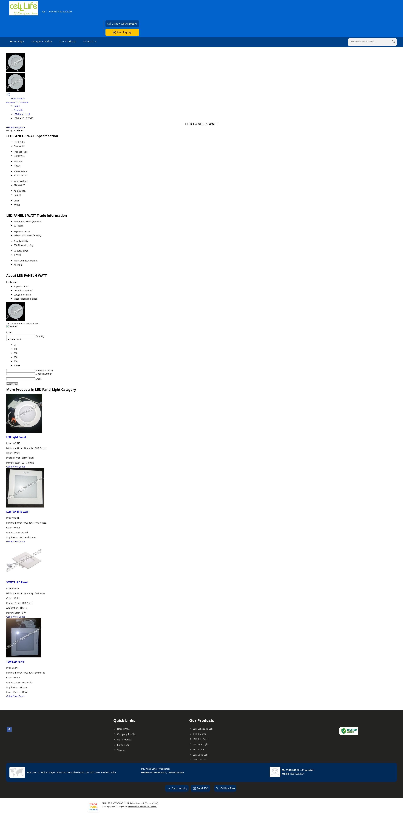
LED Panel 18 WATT (18, 511)
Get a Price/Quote (15, 127)
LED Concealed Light (203, 728)
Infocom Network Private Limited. (142, 806)
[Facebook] (9, 731)
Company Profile (41, 41)
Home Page (17, 41)
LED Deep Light (200, 754)
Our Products (68, 41)
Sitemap (121, 750)
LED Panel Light (22, 114)
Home (17, 105)
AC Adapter (198, 749)
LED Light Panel (16, 437)
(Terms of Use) (151, 803)
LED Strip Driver (201, 739)
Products (18, 110)
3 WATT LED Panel (17, 582)
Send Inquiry (123, 32)
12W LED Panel (15, 661)
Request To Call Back (17, 102)
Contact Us (90, 41)
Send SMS (203, 788)
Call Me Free (227, 788)
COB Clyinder (199, 733)
